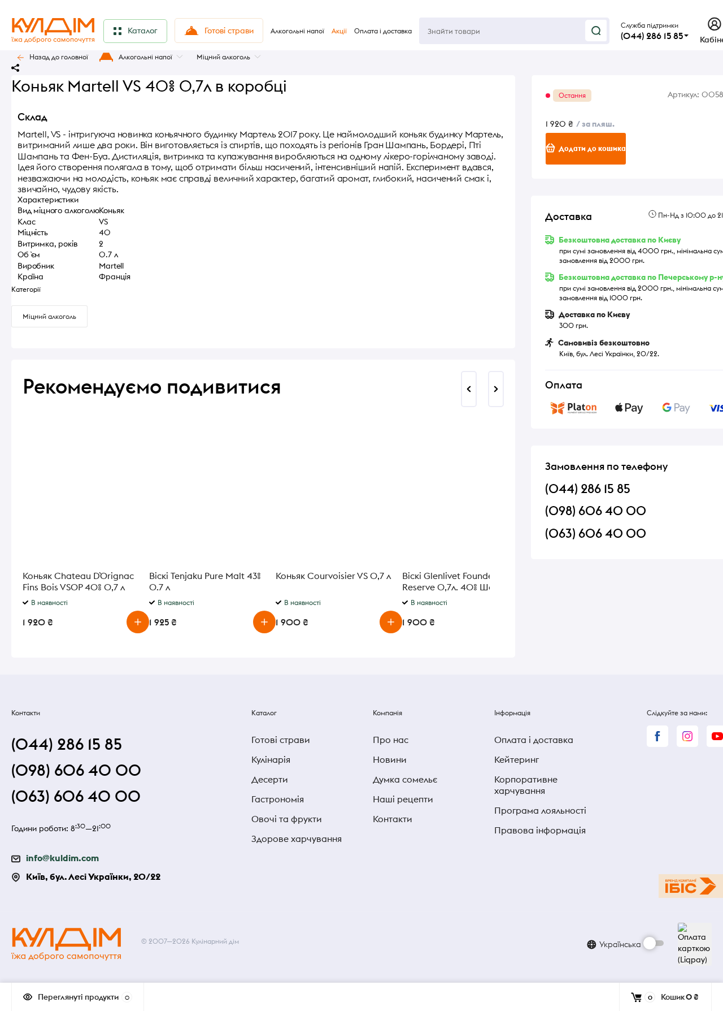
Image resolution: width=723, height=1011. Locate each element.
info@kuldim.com (62, 857)
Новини (390, 759)
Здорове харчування (296, 838)
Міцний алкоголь (223, 57)
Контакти (392, 818)
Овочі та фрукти (286, 818)
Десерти (269, 779)
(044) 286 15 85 (652, 35)
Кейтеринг (516, 759)
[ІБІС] (691, 886)
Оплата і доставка (533, 739)
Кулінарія (270, 759)
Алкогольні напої (145, 57)
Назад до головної (58, 57)
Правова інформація (540, 830)
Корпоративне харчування (526, 785)
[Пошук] (596, 30)
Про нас (390, 739)
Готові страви (280, 739)
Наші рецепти (403, 799)
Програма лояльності (540, 810)
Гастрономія (277, 799)
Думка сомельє (405, 779)
